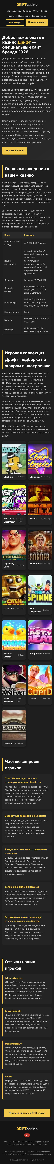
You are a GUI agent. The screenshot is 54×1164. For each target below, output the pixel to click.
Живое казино (14, 11)
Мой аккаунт (15, 22)
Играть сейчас (14, 150)
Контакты (27, 11)
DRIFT (27, 4)
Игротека (12, 16)
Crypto (36, 11)
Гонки (44, 11)
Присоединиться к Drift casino (27, 1113)
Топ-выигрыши (39, 16)
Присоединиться (36, 22)
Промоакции (24, 16)
